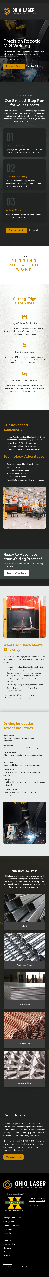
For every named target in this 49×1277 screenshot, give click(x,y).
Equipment (7, 1229)
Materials (7, 1233)
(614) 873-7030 (35, 1205)
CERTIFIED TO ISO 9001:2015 (15, 1266)
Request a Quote (14, 66)
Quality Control (9, 1221)
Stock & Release (10, 1244)
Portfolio (6, 1256)
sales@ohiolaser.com (31, 1144)
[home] (20, 11)
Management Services (12, 1218)
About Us (7, 1240)
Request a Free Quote (16, 573)
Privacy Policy (8, 1264)
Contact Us (7, 1248)
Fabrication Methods (11, 1225)
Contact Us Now (13, 1157)
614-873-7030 (27, 1141)
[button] (44, 11)
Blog (5, 1252)
